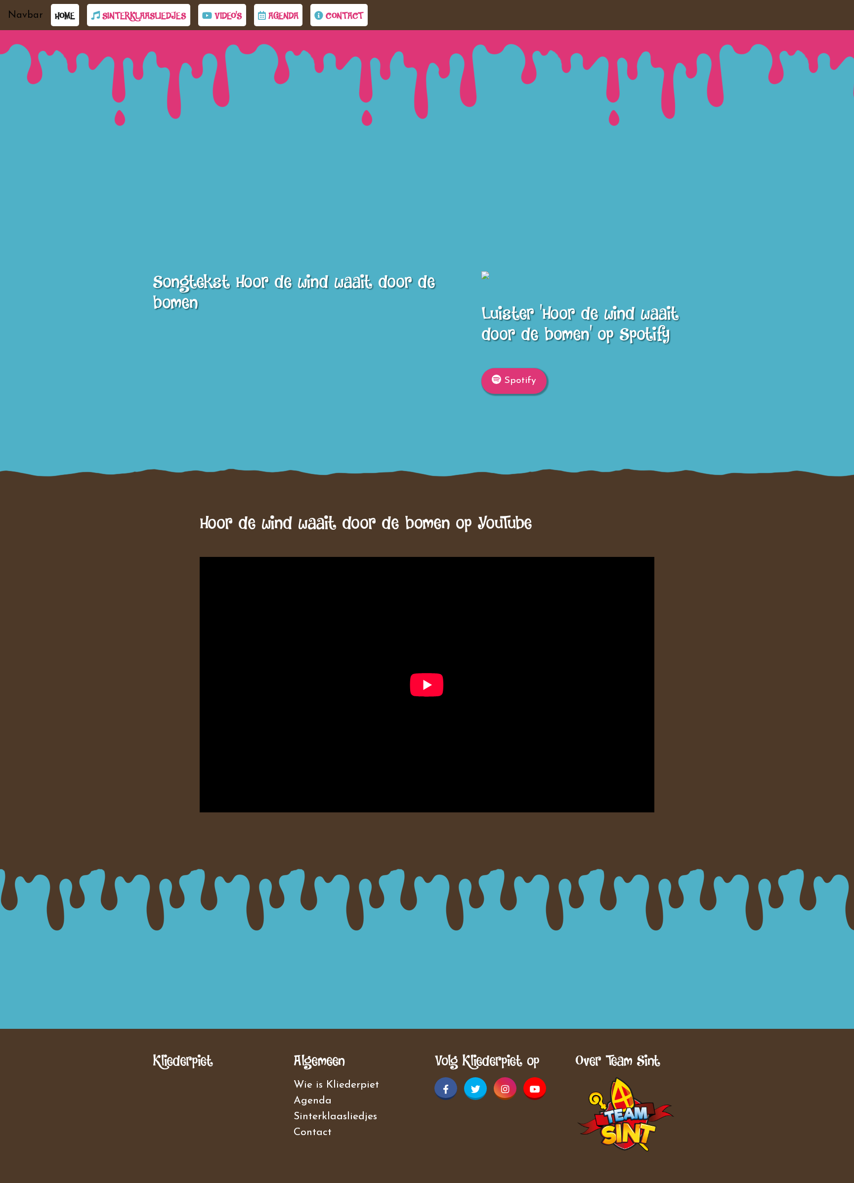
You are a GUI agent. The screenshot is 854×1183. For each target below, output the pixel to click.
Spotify (518, 380)
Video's (227, 15)
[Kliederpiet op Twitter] (475, 1088)
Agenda (282, 15)
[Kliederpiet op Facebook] (445, 1088)
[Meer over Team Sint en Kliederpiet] (626, 1113)
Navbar (25, 15)
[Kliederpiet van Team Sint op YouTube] (534, 1088)
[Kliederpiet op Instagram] (505, 1088)
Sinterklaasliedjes (143, 15)
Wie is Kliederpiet (336, 1085)
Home (67, 15)
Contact (343, 15)
